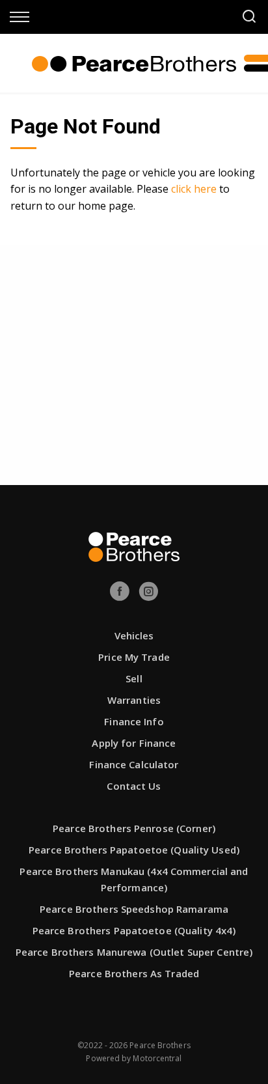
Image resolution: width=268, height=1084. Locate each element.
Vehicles (134, 635)
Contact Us (134, 785)
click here (194, 189)
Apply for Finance (134, 742)
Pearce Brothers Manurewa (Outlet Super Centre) (134, 951)
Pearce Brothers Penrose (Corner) (134, 828)
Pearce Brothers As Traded (134, 973)
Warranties (134, 699)
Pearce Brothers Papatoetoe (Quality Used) (134, 849)
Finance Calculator (133, 764)
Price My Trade (134, 656)
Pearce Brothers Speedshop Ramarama (134, 908)
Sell (134, 678)
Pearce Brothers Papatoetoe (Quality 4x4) (134, 930)
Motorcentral (157, 1058)
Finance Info (133, 721)
